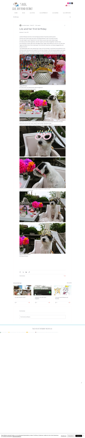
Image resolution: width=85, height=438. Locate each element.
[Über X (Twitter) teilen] (23, 272)
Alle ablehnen (71, 436)
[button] (70, 16)
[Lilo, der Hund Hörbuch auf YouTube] (63, 290)
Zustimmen (79, 436)
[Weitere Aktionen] (65, 25)
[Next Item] (81, 382)
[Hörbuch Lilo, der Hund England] (43, 290)
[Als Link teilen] (29, 272)
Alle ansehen (69, 282)
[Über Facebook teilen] (20, 272)
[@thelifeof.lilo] (72, 3)
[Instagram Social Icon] (68, 3)
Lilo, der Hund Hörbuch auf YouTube (61, 298)
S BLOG (24, 4)
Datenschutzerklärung (16, 436)
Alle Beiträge (16, 17)
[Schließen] (83, 436)
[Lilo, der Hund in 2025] (22, 290)
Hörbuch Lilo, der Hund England (40, 298)
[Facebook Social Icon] (70, 3)
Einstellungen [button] (63, 436)
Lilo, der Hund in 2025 (20, 297)
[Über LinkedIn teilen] (26, 272)
